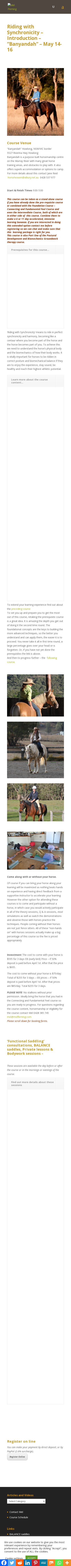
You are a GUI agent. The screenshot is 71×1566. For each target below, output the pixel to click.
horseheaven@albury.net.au (23, 177)
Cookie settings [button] (14, 1558)
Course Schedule (18, 1517)
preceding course (21, 608)
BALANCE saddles (19, 1534)
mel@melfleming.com (19, 1016)
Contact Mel (16, 1512)
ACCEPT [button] (32, 1558)
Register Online (17, 1456)
